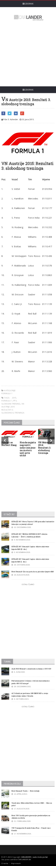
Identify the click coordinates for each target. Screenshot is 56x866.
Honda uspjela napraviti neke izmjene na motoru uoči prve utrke (28, 449)
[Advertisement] (28, 54)
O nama (4, 863)
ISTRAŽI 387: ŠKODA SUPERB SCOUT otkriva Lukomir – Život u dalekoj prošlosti (29, 535)
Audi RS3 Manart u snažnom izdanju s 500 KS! (31, 669)
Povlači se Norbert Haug (9, 444)
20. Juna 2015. (27, 119)
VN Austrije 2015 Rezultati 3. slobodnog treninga (12, 408)
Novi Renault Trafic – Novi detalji (26, 791)
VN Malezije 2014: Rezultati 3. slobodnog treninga (45, 447)
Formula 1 (6, 393)
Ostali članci (28, 584)
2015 (14, 397)
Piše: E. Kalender (10, 119)
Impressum (16, 863)
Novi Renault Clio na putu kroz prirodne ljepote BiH (33, 571)
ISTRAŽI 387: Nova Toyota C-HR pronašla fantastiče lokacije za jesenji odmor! (33, 522)
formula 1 (6, 400)
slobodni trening (10, 403)
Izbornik (29, 3)
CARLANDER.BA (24, 859)
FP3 (15, 400)
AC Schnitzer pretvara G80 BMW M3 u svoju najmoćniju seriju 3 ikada (30, 694)
